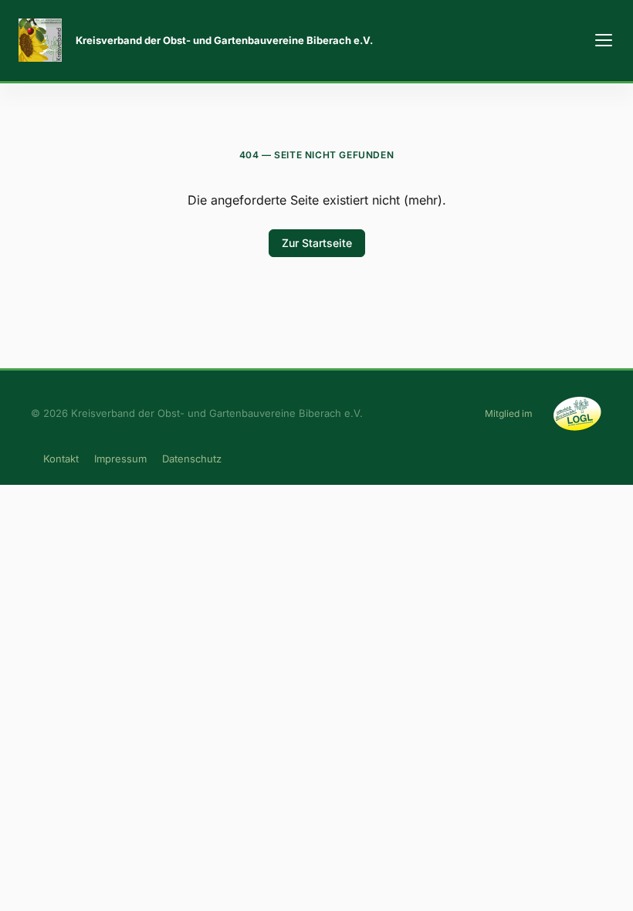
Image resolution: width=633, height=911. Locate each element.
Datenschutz (192, 458)
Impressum (120, 458)
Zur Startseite (317, 242)
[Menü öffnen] (604, 40)
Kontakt (61, 458)
